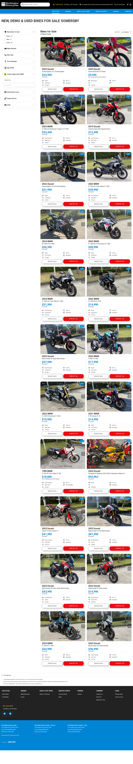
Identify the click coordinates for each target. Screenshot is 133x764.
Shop (60, 697)
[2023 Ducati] (62, 339)
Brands (68, 11)
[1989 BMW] (62, 454)
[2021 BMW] (109, 396)
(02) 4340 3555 (10, 731)
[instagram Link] (130, 4)
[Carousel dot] (55, 121)
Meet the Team (100, 700)
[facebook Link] (128, 4)
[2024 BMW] (62, 224)
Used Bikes (5, 697)
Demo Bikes (5, 694)
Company (128, 11)
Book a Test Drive (83, 11)
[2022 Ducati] (62, 167)
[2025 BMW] (62, 109)
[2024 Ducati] (109, 454)
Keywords (8, 80)
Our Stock (55, 11)
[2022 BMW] (109, 282)
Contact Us (73, 89)
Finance (116, 11)
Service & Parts (101, 11)
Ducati (22, 697)
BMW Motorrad (25, 694)
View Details (52, 89)
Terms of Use (119, 697)
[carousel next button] (83, 52)
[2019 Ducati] (109, 109)
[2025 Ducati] (62, 52)
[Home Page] (9, 4)
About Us (99, 697)
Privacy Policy (119, 694)
